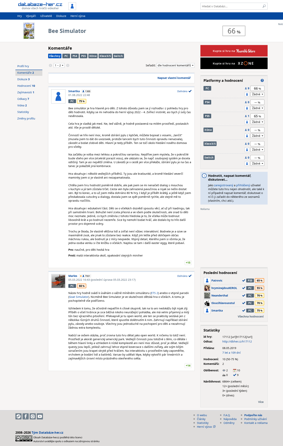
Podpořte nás (253, 415)
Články (201, 419)
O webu (202, 415)
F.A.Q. (227, 415)
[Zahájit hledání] (264, 6)
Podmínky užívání (255, 419)
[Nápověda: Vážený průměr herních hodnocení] (262, 80)
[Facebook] (26, 416)
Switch (118, 56)
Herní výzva (77, 16)
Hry (19, 16)
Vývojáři (31, 16)
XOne (93, 56)
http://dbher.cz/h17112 (237, 341)
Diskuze (61, 16)
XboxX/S (105, 56)
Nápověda (230, 419)
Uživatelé (46, 16)
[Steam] (18, 416)
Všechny (54, 56)
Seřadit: (151, 65)
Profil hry (23, 66)
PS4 (75, 56)
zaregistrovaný (223, 185)
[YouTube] (40, 416)
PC (66, 56)
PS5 (83, 56)
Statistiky (23, 112)
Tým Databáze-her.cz (47, 432)
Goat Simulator (78, 297)
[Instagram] (33, 416)
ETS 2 (154, 293)
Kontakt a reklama (256, 423)
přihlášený (243, 185)
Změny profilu (26, 118)
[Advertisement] (234, 237)
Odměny (229, 423)
